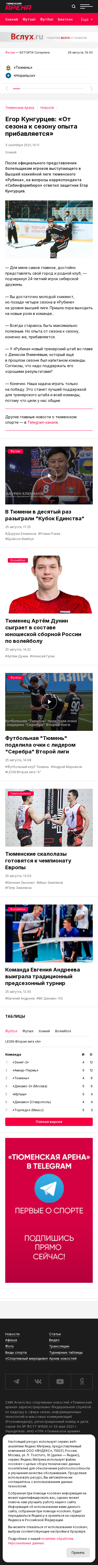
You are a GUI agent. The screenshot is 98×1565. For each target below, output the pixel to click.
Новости (12, 1334)
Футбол (46, 19)
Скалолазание (20, 793)
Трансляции (59, 1346)
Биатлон (65, 19)
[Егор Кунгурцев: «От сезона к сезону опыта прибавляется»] (49, 229)
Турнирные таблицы (66, 1352)
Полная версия (49, 1121)
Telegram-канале (42, 422)
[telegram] (16, 1381)
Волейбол (17, 560)
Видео (54, 1340)
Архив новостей (63, 1358)
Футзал (29, 19)
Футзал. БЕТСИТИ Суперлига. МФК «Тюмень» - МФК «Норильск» (49, 69)
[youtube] (60, 1381)
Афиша (11, 1340)
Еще (85, 19)
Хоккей (11, 19)
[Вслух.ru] (49, 37)
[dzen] (82, 1381)
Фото (9, 1346)
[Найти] (74, 6)
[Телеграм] (49, 1210)
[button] (6, 88)
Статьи (55, 1334)
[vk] (38, 1381)
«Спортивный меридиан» (26, 1358)
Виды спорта (16, 1352)
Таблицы (15, 1016)
